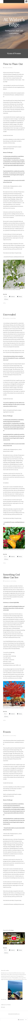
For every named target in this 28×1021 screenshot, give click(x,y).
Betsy (11, 67)
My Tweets (3, 1007)
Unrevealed (9, 314)
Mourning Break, (15, 977)
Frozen (7, 731)
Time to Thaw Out (13, 63)
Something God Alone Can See (11, 576)
